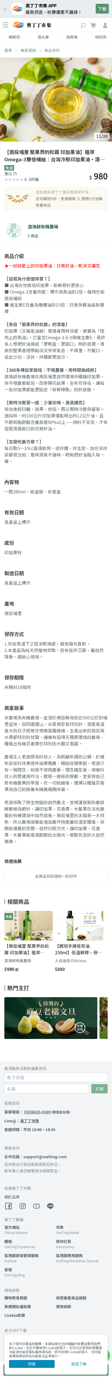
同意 (32, 1364)
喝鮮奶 (14, 37)
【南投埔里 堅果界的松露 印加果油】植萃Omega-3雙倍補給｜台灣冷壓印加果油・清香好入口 (28, 949)
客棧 (8, 1269)
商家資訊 (29, 50)
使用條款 (63, 1306)
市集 (60, 1227)
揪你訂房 (63, 1241)
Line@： (21, 1120)
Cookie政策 (14, 1315)
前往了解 (78, 1364)
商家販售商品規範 (71, 1298)
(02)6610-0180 (37, 1111)
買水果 (43, 37)
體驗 (8, 1241)
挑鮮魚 (72, 37)
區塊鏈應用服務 (69, 1255)
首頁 (8, 50)
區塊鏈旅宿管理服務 (21, 1255)
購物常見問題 (15, 1298)
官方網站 (12, 1227)
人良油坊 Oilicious (70, 960)
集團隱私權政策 (17, 1306)
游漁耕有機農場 (17, 960)
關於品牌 (12, 1196)
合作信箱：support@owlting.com (35, 1156)
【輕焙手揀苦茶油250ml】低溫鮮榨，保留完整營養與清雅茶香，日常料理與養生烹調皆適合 (79, 949)
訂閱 (99, 1088)
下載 (102, 8)
